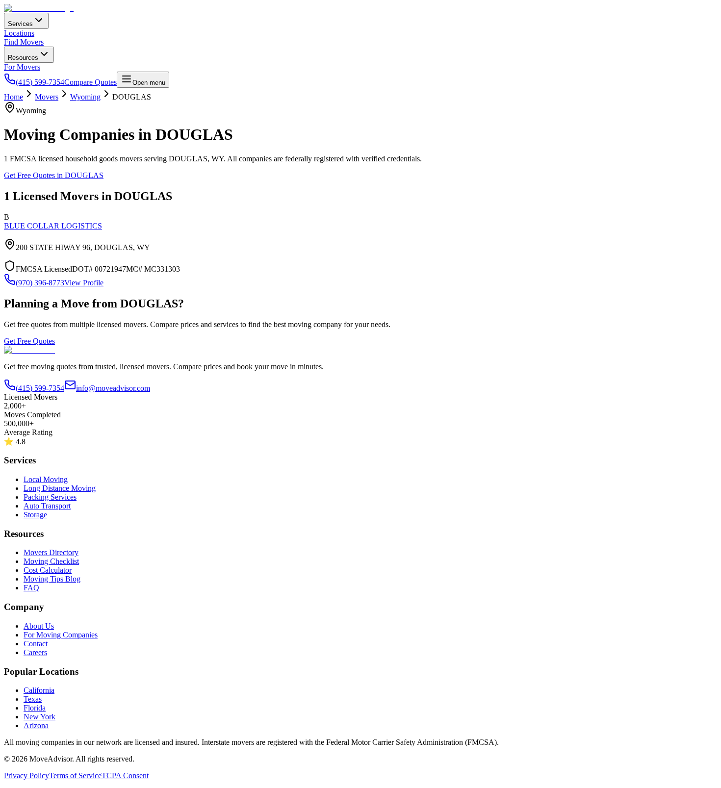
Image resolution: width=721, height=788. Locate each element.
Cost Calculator (48, 570)
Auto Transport (47, 506)
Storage (35, 514)
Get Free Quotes (29, 341)
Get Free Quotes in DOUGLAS (53, 175)
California (39, 690)
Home (13, 97)
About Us (39, 626)
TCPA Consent (125, 775)
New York (39, 716)
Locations (19, 33)
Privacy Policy (26, 775)
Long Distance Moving (60, 488)
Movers (46, 97)
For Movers (22, 67)
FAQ (31, 588)
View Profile (83, 283)
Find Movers (24, 42)
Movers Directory (51, 552)
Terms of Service (75, 775)
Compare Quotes (90, 82)
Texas (33, 699)
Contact (36, 643)
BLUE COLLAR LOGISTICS (53, 226)
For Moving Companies (61, 635)
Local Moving (46, 479)
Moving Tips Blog (52, 579)
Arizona (36, 725)
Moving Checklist (51, 561)
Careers (35, 652)
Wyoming (85, 97)
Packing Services (50, 497)
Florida (35, 708)
